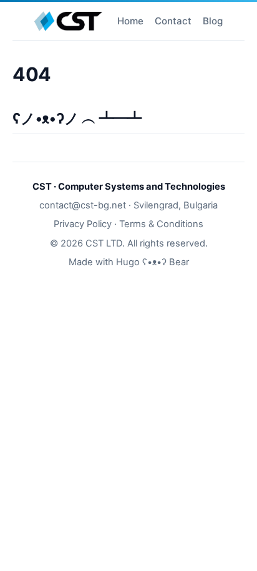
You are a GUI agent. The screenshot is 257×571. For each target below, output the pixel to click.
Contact (173, 21)
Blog (213, 21)
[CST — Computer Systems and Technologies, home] (68, 21)
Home (130, 21)
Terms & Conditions (161, 224)
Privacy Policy (83, 224)
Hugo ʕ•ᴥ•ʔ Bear (152, 262)
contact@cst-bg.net (82, 205)
